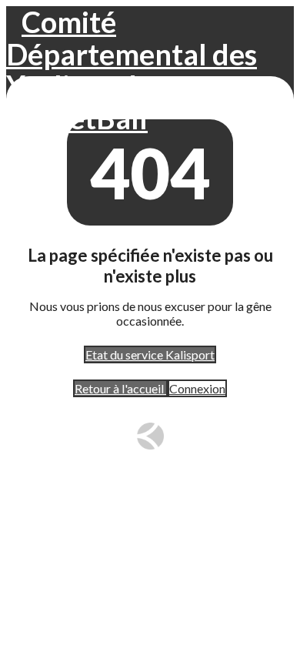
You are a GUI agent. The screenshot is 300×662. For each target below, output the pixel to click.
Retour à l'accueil (120, 388)
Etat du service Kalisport (150, 354)
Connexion (197, 388)
